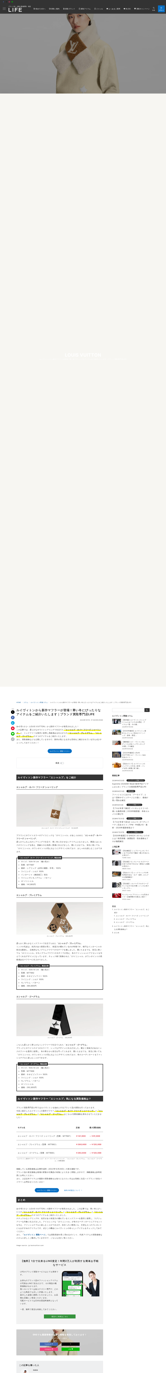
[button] (13, 739)
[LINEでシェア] (13, 734)
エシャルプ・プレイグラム (126, 919)
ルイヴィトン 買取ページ (34, 1234)
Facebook (48, 1344)
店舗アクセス (158, 2)
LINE (70, 1349)
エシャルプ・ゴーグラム (125, 922)
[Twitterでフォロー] (6, 2)
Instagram (48, 1349)
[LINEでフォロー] (12, 2)
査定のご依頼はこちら (59, 1316)
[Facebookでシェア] (13, 717)
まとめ (116, 932)
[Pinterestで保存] (13, 728)
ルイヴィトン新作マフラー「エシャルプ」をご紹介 (131, 910)
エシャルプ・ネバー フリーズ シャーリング (132, 916)
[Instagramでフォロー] (9, 2)
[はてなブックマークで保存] (13, 723)
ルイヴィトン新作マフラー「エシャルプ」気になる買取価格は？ (131, 927)
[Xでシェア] (13, 712)
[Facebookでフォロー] (3, 2)
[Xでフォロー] (71, 1344)
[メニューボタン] (4, 9)
